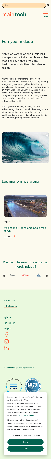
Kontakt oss (9, 301)
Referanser (9, 323)
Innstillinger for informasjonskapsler (25, 435)
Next (47, 275)
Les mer (8, 236)
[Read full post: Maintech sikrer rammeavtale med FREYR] (25, 218)
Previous (4, 275)
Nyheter (8, 317)
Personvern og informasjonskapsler (19, 368)
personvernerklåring (26, 415)
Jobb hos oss (10, 306)
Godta (25, 442)
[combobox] (24, 5)
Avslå (26, 449)
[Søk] (47, 5)
